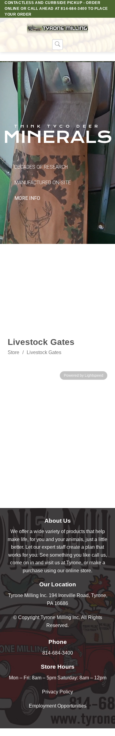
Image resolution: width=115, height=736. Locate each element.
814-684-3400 (57, 653)
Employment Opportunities (57, 705)
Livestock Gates (44, 352)
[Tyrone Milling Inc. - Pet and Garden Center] (57, 28)
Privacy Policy (57, 691)
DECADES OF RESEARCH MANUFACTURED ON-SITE (42, 182)
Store (13, 352)
